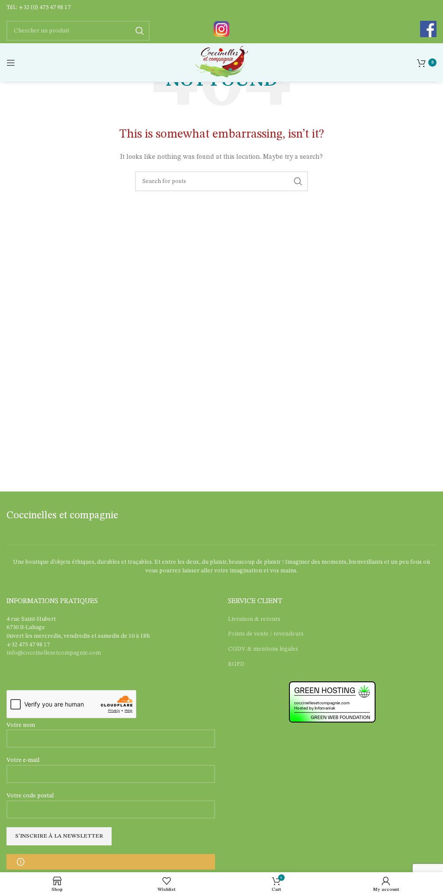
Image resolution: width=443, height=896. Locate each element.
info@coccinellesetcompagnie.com (53, 653)
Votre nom (20, 725)
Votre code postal (30, 796)
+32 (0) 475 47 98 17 (45, 7)
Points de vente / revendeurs (266, 634)
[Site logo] (221, 62)
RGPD (236, 664)
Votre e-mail (22, 760)
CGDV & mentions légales (263, 649)
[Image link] (221, 29)
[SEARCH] (298, 181)
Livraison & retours (254, 619)
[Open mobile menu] (10, 62)
